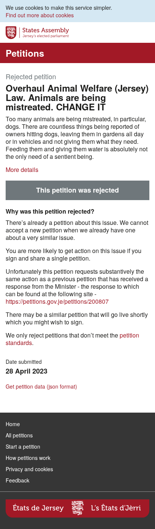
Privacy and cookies (29, 469)
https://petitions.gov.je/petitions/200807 (57, 301)
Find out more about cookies (40, 15)
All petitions (19, 435)
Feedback (17, 480)
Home (13, 424)
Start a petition (23, 446)
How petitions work (28, 457)
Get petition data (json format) (41, 386)
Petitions (25, 53)
